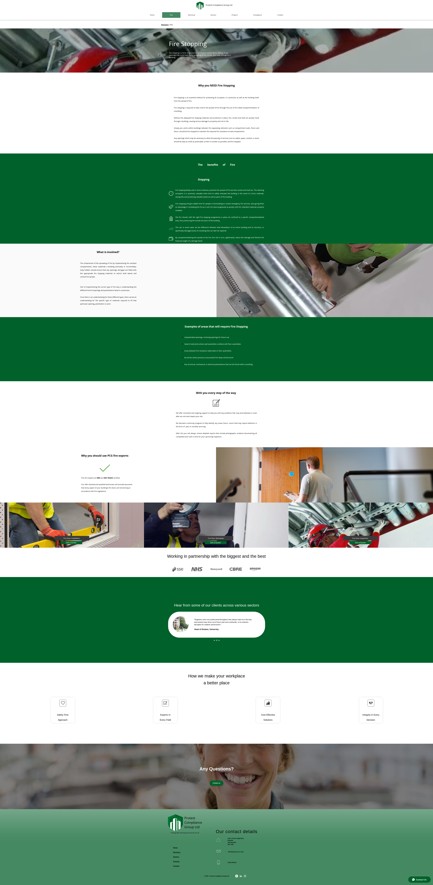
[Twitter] (236, 876)
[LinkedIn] (240, 876)
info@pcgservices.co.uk (236, 852)
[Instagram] (245, 876)
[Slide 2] (216, 640)
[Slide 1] (214, 640)
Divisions (165, 25)
